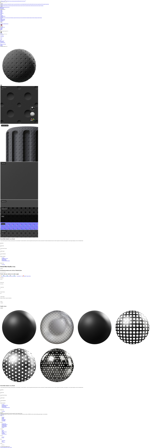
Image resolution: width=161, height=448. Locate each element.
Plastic (33, 4)
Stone (34, 4)
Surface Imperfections (38, 4)
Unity (21, 17)
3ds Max (1, 12)
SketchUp (2, 16)
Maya (1, 15)
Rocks (36, 5)
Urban (46, 4)
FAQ (2, 441)
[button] (80, 2)
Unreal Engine (24, 17)
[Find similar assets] (1, 85)
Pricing (1, 18)
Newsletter (3, 433)
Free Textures (4, 419)
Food (23, 5)
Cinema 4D (1, 13)
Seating (39, 5)
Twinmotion (27, 17)
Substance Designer (32, 17)
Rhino (1, 17)
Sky (8, 7)
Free (20, 4)
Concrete (15, 4)
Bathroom (4, 5)
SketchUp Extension (4, 424)
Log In (1, 21)
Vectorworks (8, 17)
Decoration (11, 5)
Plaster (31, 4)
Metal (25, 4)
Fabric (19, 4)
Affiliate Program (6, 23)
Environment (5, 7)
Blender (1, 10)
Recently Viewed (2, 19)
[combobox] (80, 31)
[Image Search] (1, 32)
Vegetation (42, 5)
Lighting (32, 5)
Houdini (1, 16)
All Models (1, 5)
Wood (48, 4)
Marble (24, 4)
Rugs (37, 5)
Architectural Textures (5, 258)
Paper (29, 4)
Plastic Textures (4, 259)
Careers (3, 432)
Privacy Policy (8, 447)
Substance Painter (37, 17)
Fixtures (22, 5)
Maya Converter (4, 426)
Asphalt (8, 4)
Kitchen (29, 5)
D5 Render (11, 17)
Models (1, 28)
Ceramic (12, 4)
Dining (14, 5)
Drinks (16, 5)
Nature (27, 4)
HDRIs (1, 29)
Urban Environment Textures (6, 260)
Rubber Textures (4, 406)
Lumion (14, 17)
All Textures (2, 4)
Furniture (27, 5)
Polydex (41, 17)
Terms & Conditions (3, 447)
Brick (10, 4)
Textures (1, 45)
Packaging (3, 264)
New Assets (1, 8)
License (11, 447)
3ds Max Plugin (4, 425)
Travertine (44, 4)
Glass (22, 4)
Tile (42, 4)
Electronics (19, 5)
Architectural (5, 4)
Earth (17, 4)
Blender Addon (4, 423)
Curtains (9, 5)
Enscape (19, 17)
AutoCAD (5, 17)
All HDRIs (1, 7)
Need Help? (2, 20)
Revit (3, 17)
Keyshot (17, 17)
